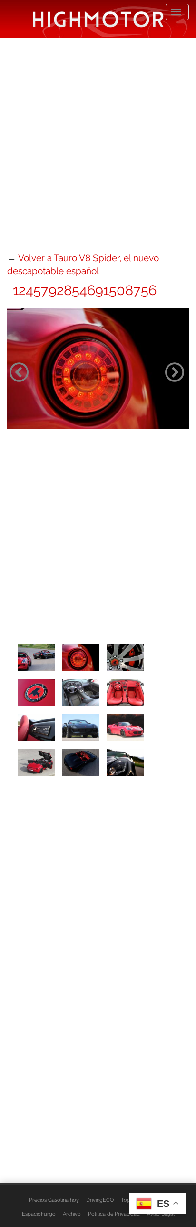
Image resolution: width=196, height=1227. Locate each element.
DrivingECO (100, 1199)
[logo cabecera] (98, 18)
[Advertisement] (98, 143)
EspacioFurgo (39, 1213)
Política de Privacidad (114, 1213)
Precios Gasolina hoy (54, 1199)
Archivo (72, 1213)
